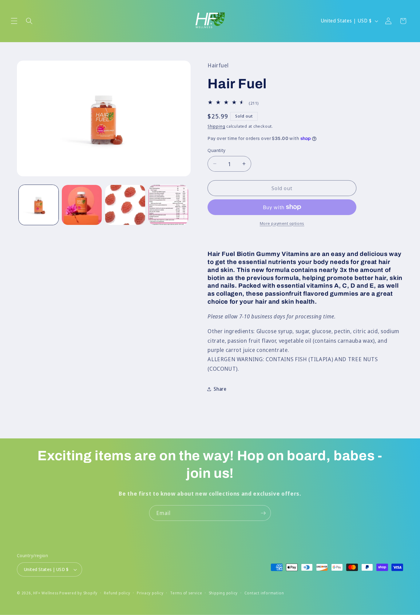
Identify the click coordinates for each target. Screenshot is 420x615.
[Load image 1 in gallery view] (39, 205)
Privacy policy (150, 593)
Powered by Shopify (78, 593)
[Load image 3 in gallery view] (125, 205)
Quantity (217, 150)
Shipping (216, 126)
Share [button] (220, 388)
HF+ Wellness (45, 593)
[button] (14, 21)
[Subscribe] (263, 513)
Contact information (264, 593)
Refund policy (117, 593)
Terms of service (186, 593)
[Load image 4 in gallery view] (168, 205)
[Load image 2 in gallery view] (82, 205)
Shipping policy (223, 593)
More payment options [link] (282, 223)
